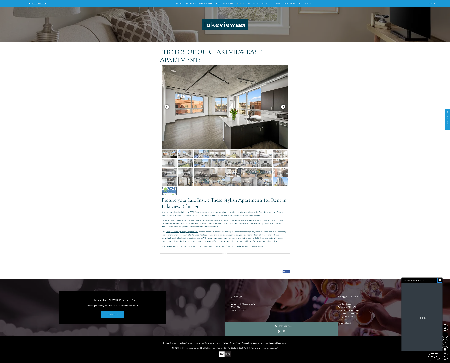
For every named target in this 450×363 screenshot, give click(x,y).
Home (179, 3)
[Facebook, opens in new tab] (279, 331)
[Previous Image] (167, 107)
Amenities (191, 3)
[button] (431, 3)
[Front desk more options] (445, 356)
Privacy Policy (222, 343)
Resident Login (169, 343)
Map (278, 3)
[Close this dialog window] (440, 280)
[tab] (169, 154)
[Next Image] (283, 107)
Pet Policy (267, 3)
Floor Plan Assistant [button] (447, 120)
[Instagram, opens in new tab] (284, 331)
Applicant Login (185, 343)
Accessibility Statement (252, 343)
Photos (240, 3)
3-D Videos (253, 3)
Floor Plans (205, 3)
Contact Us (305, 3)
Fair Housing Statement (275, 343)
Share (287, 272)
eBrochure (290, 3)
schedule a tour (218, 246)
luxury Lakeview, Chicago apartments (182, 232)
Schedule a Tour (224, 3)
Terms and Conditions (204, 343)
